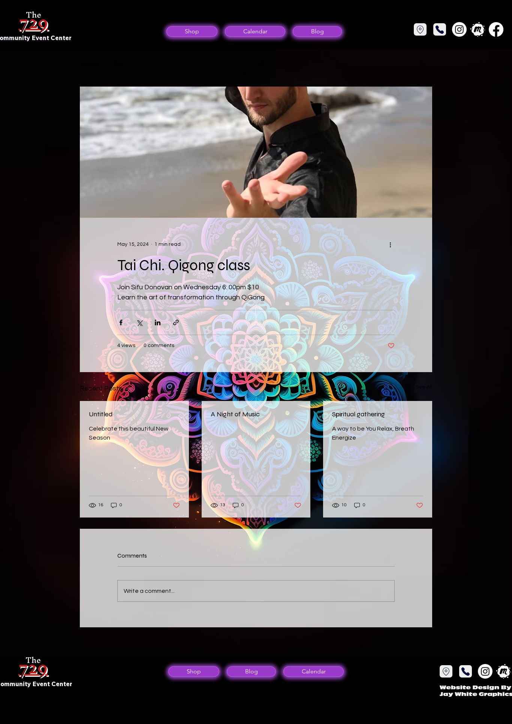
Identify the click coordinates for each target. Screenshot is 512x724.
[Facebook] (496, 29)
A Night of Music (235, 414)
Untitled (101, 414)
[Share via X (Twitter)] (139, 322)
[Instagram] (459, 29)
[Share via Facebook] (120, 322)
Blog (117, 63)
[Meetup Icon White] (477, 29)
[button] (422, 64)
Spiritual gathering (358, 414)
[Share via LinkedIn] (157, 322)
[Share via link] (176, 322)
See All (424, 387)
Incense (89, 63)
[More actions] (390, 244)
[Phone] (420, 29)
